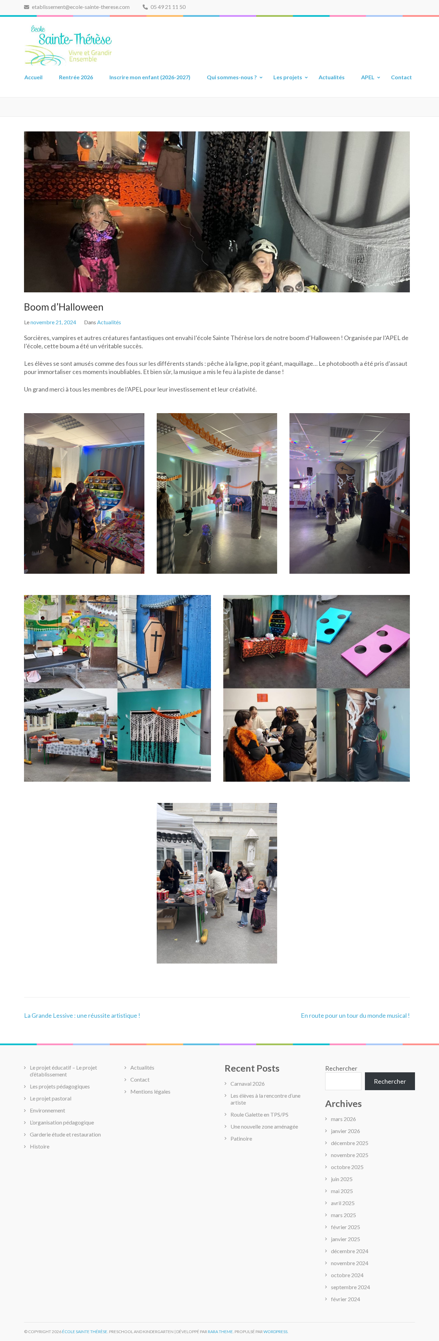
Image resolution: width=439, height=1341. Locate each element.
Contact (401, 77)
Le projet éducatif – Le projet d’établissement (63, 1070)
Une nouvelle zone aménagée (264, 1126)
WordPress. (275, 1331)
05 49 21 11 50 (168, 6)
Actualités (332, 77)
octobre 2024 (347, 1275)
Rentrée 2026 (76, 77)
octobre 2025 (347, 1167)
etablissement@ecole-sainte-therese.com (80, 6)
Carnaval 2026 (247, 1083)
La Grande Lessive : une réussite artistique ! (82, 1015)
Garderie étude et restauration (65, 1134)
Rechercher (341, 1068)
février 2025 (345, 1227)
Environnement (47, 1110)
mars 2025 (343, 1215)
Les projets (287, 77)
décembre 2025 (349, 1143)
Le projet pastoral (50, 1098)
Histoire (39, 1146)
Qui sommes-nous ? (232, 77)
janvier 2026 (345, 1131)
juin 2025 (342, 1179)
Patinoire (241, 1138)
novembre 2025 (349, 1155)
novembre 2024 (349, 1263)
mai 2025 (342, 1191)
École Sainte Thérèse (84, 1331)
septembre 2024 (350, 1287)
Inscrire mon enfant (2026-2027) (149, 77)
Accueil (33, 77)
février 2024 (345, 1299)
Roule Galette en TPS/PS (259, 1114)
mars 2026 (343, 1119)
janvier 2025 (345, 1239)
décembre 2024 (349, 1251)
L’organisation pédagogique (62, 1122)
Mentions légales (150, 1091)
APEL (368, 77)
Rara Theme (220, 1331)
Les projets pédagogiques (60, 1086)
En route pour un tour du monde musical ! (355, 1015)
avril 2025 (343, 1203)
